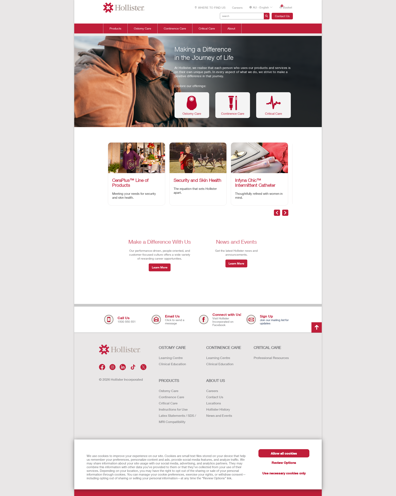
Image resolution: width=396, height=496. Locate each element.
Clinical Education (172, 364)
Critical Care (207, 28)
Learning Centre (171, 358)
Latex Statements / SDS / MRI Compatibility (177, 418)
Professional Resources (271, 358)
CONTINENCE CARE (223, 347)
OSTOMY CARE (172, 347)
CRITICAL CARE (267, 347)
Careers (237, 7)
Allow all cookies (284, 453)
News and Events (219, 415)
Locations (213, 403)
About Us (215, 380)
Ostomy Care (142, 28)
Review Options (284, 462)
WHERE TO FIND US (211, 7)
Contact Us (282, 16)
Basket (287, 7)
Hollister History (218, 409)
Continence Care (175, 28)
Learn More (159, 267)
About (231, 28)
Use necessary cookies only (284, 473)
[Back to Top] (316, 327)
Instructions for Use (173, 409)
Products (115, 28)
